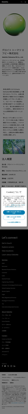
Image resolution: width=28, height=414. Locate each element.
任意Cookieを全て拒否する (14, 217)
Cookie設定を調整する (14, 222)
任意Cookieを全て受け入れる (14, 212)
